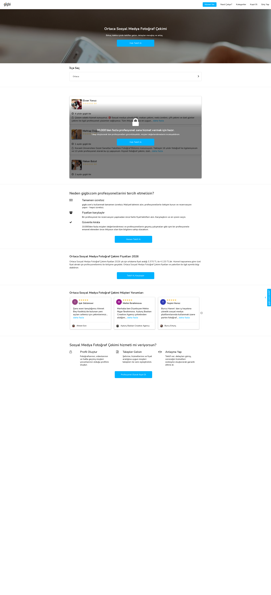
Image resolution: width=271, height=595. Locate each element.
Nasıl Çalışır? (226, 4)
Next (201, 313)
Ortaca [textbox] (76, 76)
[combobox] (135, 76)
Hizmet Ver (210, 4)
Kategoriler (241, 4)
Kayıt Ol (253, 4)
